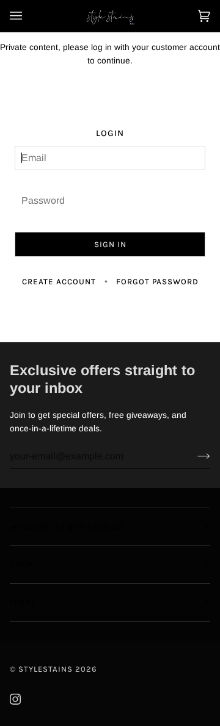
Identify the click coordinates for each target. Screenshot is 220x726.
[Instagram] (15, 699)
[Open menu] (28, 16)
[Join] (194, 456)
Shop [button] (21, 564)
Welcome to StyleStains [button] (66, 526)
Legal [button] (22, 602)
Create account (59, 281)
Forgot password (157, 281)
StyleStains (45, 669)
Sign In (110, 244)
